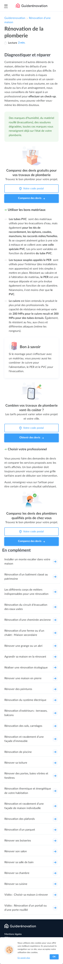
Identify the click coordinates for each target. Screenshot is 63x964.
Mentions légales (13, 934)
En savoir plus (24, 958)
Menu (6, 7)
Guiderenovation (14, 18)
